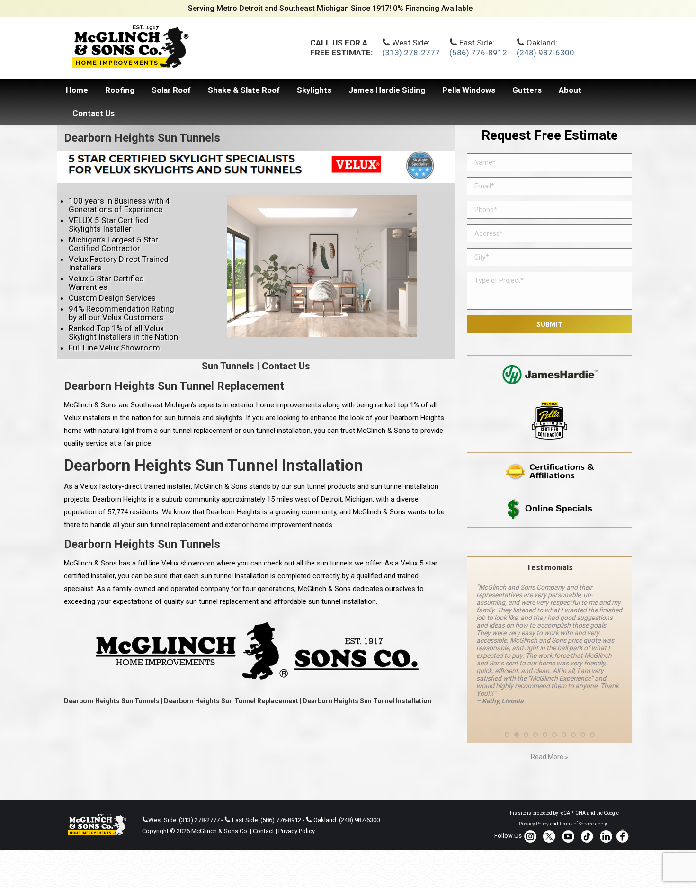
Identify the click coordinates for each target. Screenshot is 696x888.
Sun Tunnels (228, 366)
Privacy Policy (296, 830)
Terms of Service (576, 823)
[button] (507, 734)
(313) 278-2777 (411, 52)
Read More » (549, 757)
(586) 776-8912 (478, 52)
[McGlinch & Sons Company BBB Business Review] (549, 542)
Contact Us (286, 366)
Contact (263, 830)
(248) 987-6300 (545, 52)
